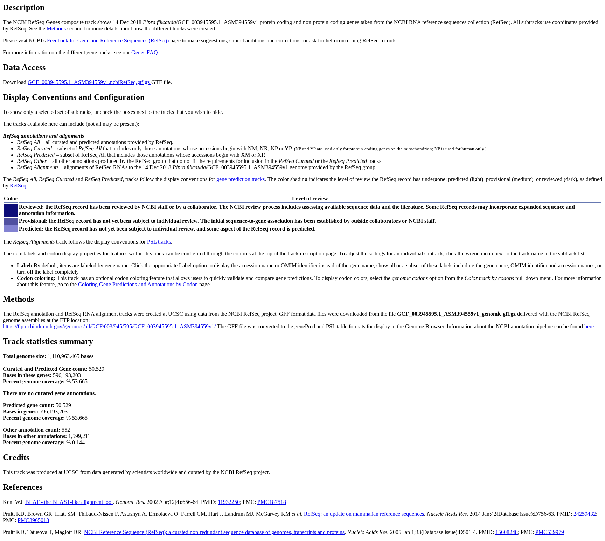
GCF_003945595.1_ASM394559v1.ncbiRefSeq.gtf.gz (89, 82)
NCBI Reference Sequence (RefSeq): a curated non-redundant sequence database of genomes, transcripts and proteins (214, 532)
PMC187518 (271, 502)
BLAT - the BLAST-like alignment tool (69, 502)
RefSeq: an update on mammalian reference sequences (364, 514)
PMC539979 (549, 532)
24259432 (584, 514)
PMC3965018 (33, 520)
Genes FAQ (144, 52)
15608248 (506, 532)
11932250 (229, 502)
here (589, 326)
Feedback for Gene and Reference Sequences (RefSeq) (108, 40)
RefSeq (18, 186)
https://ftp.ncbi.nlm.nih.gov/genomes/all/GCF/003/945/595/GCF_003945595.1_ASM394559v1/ (109, 326)
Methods (56, 29)
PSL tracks (159, 242)
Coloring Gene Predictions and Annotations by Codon (138, 284)
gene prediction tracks (240, 179)
